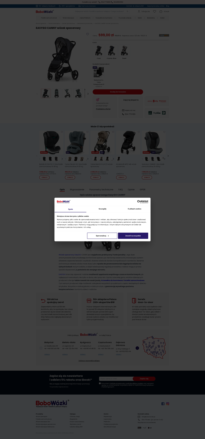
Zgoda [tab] (70, 209)
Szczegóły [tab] (102, 209)
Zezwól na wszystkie (133, 236)
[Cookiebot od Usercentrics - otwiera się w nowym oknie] (139, 201)
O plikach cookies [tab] (134, 209)
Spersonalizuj (101, 236)
